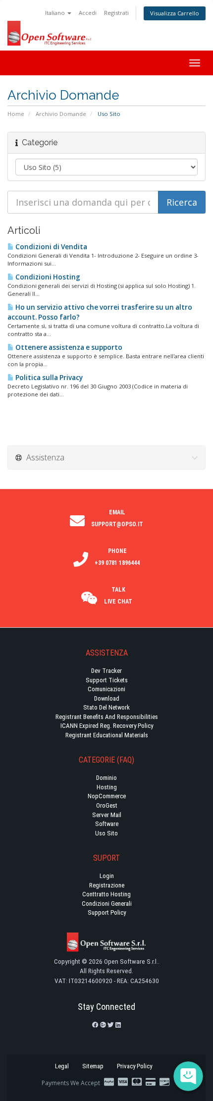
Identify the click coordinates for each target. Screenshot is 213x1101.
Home (15, 113)
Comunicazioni (106, 689)
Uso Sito (106, 833)
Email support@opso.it (117, 518)
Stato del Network (106, 707)
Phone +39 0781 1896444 (117, 557)
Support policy (107, 912)
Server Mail (106, 815)
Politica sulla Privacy (48, 377)
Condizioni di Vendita (50, 246)
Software (106, 823)
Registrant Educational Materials (106, 735)
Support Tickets (107, 680)
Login (107, 876)
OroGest (106, 805)
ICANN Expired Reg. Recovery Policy (106, 725)
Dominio (106, 777)
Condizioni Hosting (47, 277)
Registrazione (106, 885)
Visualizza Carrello (174, 13)
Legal (62, 1066)
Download (106, 698)
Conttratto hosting (106, 894)
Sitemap (93, 1066)
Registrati (116, 12)
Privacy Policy (134, 1066)
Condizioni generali (107, 903)
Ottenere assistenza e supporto (68, 347)
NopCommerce (107, 796)
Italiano (55, 12)
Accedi (88, 12)
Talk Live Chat (118, 595)
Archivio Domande (61, 113)
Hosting (107, 787)
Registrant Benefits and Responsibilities (106, 716)
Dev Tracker (106, 670)
